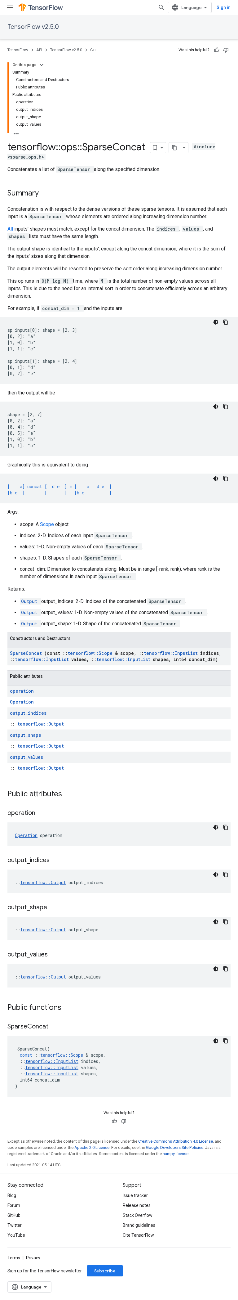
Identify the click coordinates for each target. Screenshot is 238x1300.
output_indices (28, 713)
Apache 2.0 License (91, 1147)
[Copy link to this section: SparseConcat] (56, 1027)
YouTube (16, 1235)
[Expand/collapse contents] (41, 65)
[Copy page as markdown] (174, 147)
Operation (22, 702)
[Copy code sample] (226, 322)
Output (30, 601)
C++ (93, 49)
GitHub (13, 1215)
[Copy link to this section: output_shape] (55, 907)
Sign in (224, 7)
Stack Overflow (137, 1215)
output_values (26, 757)
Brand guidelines (139, 1225)
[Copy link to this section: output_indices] (57, 860)
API (39, 49)
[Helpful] (216, 50)
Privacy (33, 1257)
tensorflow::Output (40, 724)
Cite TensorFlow (138, 1235)
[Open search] (161, 7)
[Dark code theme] (216, 322)
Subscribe (105, 1271)
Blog (11, 1195)
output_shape (25, 735)
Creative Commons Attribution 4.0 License (175, 1141)
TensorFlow (17, 49)
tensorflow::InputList (172, 653)
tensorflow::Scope (91, 653)
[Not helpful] (226, 50)
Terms (13, 1257)
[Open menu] (10, 7)
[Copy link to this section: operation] (43, 813)
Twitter (14, 1225)
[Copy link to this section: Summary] (47, 193)
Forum (13, 1205)
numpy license (175, 1153)
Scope (47, 524)
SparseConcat (27, 653)
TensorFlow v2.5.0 (33, 27)
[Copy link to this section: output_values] (55, 955)
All (10, 229)
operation (22, 691)
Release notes (137, 1205)
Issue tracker (135, 1195)
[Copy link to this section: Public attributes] (70, 794)
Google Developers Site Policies (174, 1147)
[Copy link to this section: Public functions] (69, 1008)
